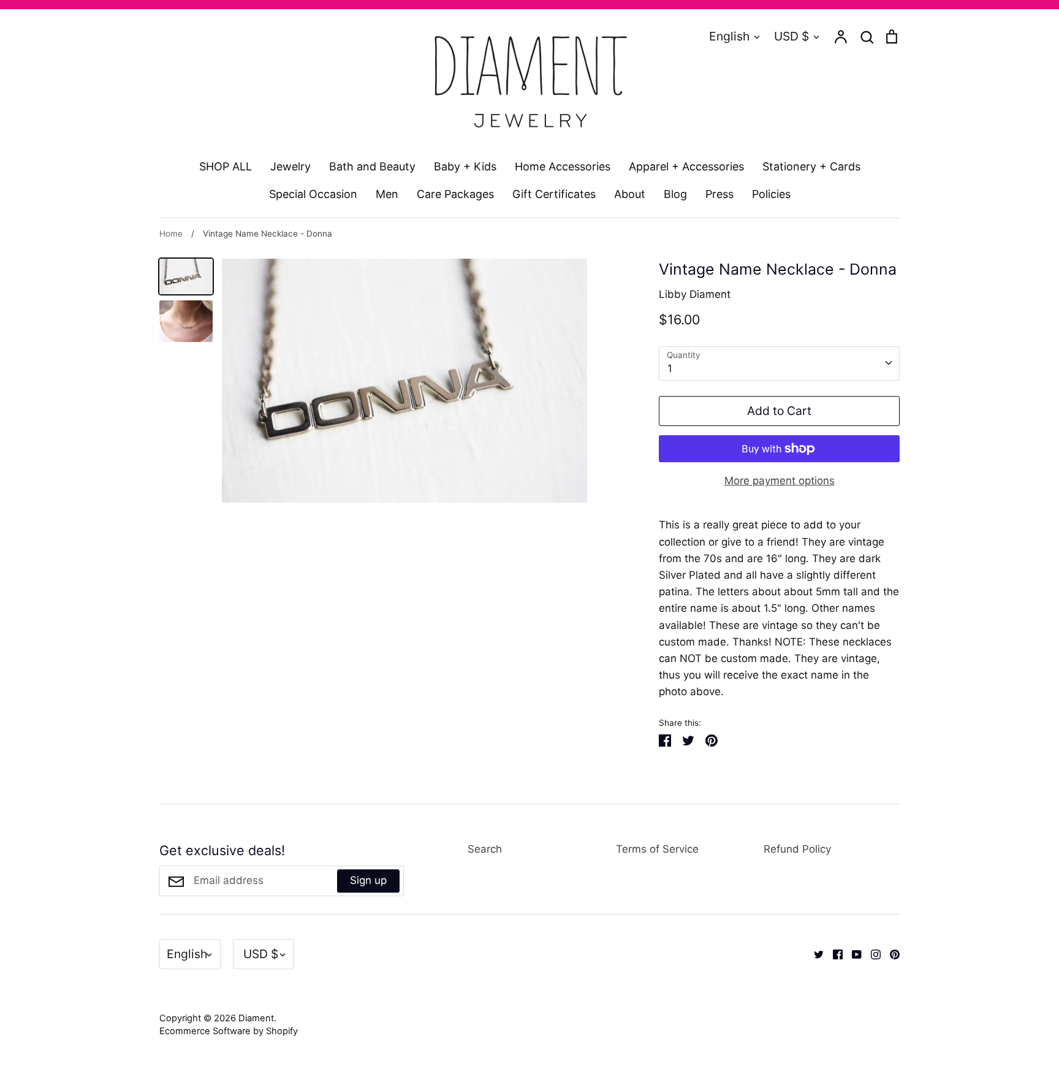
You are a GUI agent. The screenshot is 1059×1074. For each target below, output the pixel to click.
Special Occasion (313, 194)
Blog (675, 194)
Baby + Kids (465, 166)
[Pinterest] (890, 954)
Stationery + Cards (811, 166)
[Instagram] (871, 954)
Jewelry (290, 166)
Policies (771, 194)
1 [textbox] (669, 368)
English (729, 36)
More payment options (779, 480)
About (629, 194)
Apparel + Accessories (686, 166)
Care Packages (455, 194)
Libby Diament (695, 294)
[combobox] (779, 363)
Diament (256, 1018)
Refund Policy (797, 849)
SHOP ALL (225, 166)
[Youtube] (852, 954)
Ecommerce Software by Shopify (228, 1031)
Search (485, 849)
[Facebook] (833, 954)
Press (719, 194)
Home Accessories (562, 166)
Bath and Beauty (372, 166)
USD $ (791, 36)
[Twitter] (814, 954)
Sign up (368, 881)
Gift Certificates (554, 194)
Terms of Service (657, 849)
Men (387, 194)
